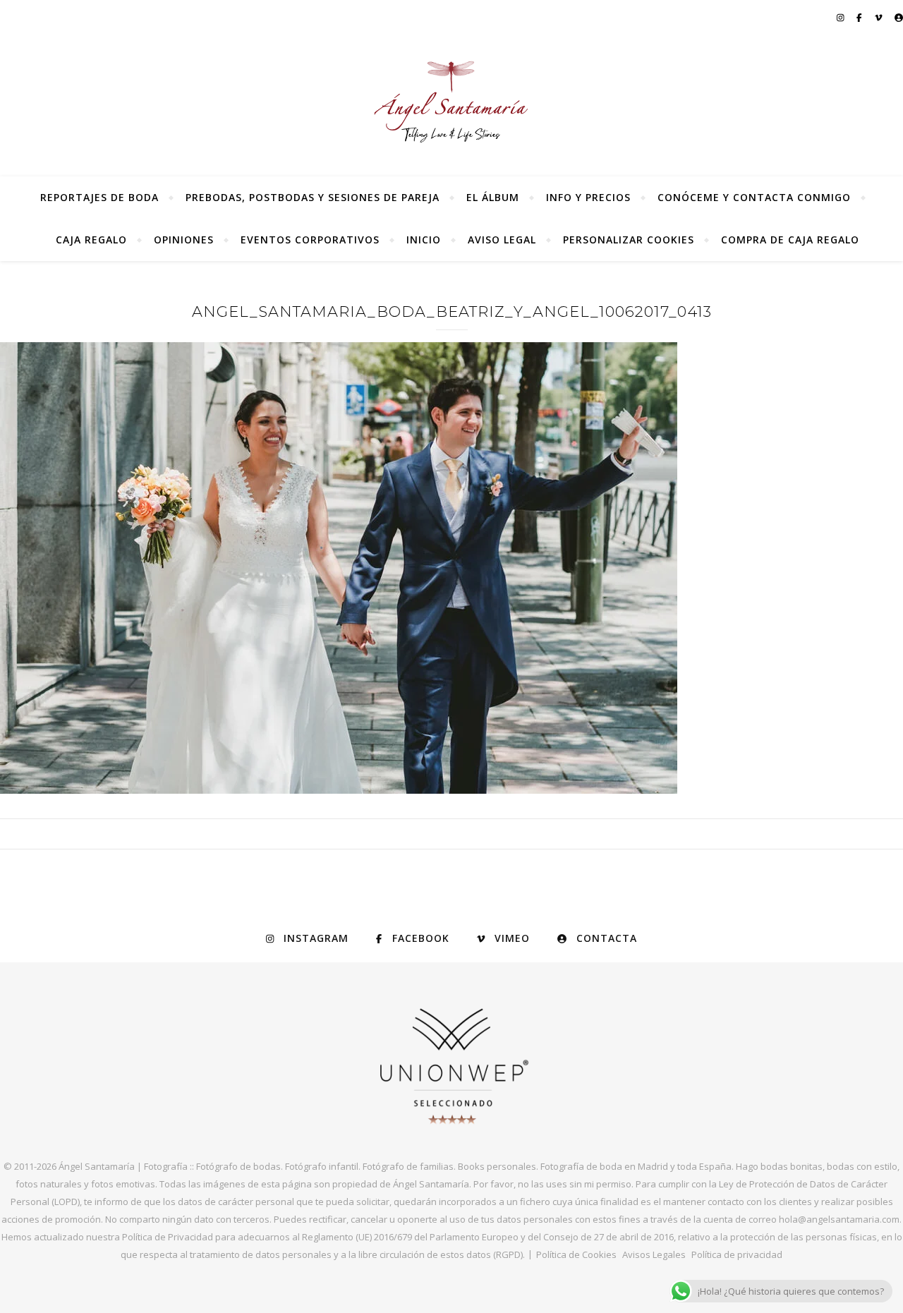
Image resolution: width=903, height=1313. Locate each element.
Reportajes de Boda (99, 197)
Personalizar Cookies (628, 239)
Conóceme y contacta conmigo (754, 197)
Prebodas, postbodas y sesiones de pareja (313, 197)
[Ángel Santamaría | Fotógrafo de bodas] (451, 101)
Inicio (423, 239)
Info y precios (588, 197)
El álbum (492, 197)
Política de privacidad (736, 1254)
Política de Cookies (576, 1254)
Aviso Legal (502, 239)
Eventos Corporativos (310, 239)
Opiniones (184, 239)
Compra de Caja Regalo (790, 239)
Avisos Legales (654, 1254)
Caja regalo (91, 239)
